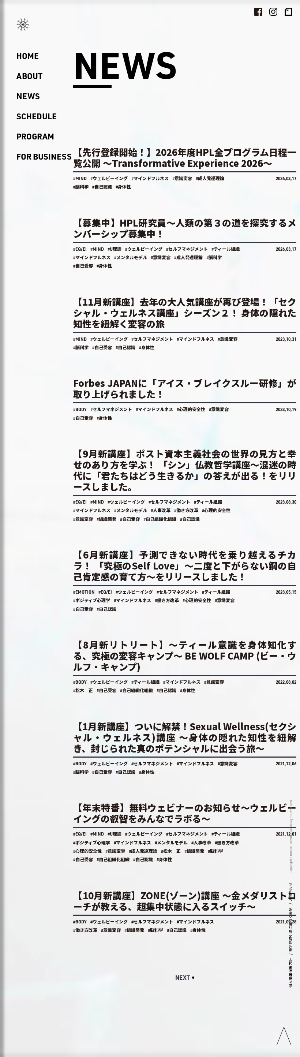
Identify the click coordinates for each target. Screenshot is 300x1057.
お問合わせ (290, 892)
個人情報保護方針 (290, 972)
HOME (27, 56)
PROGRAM (35, 136)
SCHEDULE (36, 116)
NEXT (182, 977)
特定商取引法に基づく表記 (290, 930)
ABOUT (29, 76)
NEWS (28, 96)
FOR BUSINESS (44, 156)
